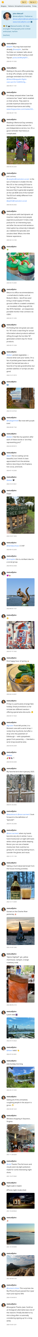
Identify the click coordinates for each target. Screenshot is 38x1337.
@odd (9, 1164)
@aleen (9, 355)
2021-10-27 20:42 (12, 1176)
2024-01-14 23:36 (12, 470)
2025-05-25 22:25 (12, 167)
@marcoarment (24, 814)
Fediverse (11, 6)
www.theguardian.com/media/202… (20, 109)
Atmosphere (18, 6)
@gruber (10, 725)
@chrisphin (11, 559)
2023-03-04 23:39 (12, 746)
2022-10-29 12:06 (12, 947)
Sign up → (33, 2)
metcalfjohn (12, 43)
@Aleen (9, 1050)
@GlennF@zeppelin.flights (17, 79)
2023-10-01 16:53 (12, 536)
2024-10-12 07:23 (12, 411)
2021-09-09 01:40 (12, 1278)
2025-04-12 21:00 (12, 240)
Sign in (24, 2)
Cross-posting (26, 6)
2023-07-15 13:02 (12, 651)
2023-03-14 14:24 (12, 716)
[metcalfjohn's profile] (4, 45)
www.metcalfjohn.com (21, 22)
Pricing (34, 6)
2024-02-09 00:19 (12, 446)
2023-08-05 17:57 (12, 608)
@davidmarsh (12, 814)
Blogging (3, 6)
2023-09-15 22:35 (12, 549)
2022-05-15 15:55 (12, 1090)
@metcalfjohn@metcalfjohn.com (25, 19)
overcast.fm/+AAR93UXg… (17, 82)
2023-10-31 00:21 (12, 484)
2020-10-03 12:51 (12, 1324)
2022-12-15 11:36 (12, 856)
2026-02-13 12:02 (12, 61)
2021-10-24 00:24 (12, 1211)
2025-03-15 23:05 (12, 283)
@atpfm (10, 47)
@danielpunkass (13, 546)
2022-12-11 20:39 (12, 902)
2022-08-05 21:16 (12, 1005)
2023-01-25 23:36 (12, 824)
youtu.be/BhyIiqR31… (21, 57)
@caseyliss (17, 49)
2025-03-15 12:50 (12, 318)
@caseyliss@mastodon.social (18, 179)
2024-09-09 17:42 (12, 427)
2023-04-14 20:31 (12, 694)
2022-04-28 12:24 (12, 1109)
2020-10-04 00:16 (12, 1297)
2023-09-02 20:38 (12, 566)
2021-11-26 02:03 (12, 1154)
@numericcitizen (13, 1288)
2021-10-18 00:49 (12, 1247)
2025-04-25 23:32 (12, 205)
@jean (9, 456)
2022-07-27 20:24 (12, 1041)
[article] (19, 52)
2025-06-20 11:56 (12, 113)
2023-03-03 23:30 (12, 762)
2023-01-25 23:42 (12, 805)
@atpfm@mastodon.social (17, 201)
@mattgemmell (12, 421)
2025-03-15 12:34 (12, 345)
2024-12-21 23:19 (12, 375)
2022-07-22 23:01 (12, 1054)
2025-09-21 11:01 (12, 86)
